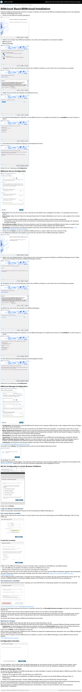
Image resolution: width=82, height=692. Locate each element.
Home (1, 5)
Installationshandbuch (8, 5)
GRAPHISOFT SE (15, 690)
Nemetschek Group (76, 690)
